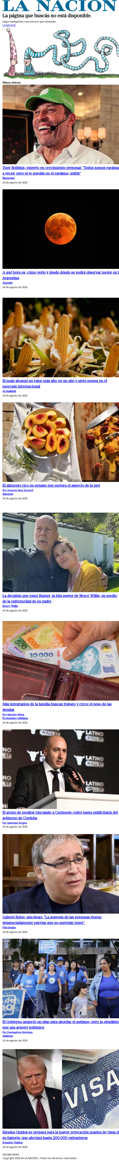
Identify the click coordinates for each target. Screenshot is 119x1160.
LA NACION (8, 25)
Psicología (9, 927)
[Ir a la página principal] (59, 10)
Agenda (7, 283)
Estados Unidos (12, 1142)
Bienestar (8, 178)
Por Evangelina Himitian (17, 1032)
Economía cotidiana (15, 718)
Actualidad (9, 391)
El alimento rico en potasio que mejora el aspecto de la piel (51, 486)
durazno (7, 494)
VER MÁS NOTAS (10, 1154)
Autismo (7, 1036)
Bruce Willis (10, 606)
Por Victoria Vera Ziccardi (17, 490)
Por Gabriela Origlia (14, 823)
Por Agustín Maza (13, 714)
